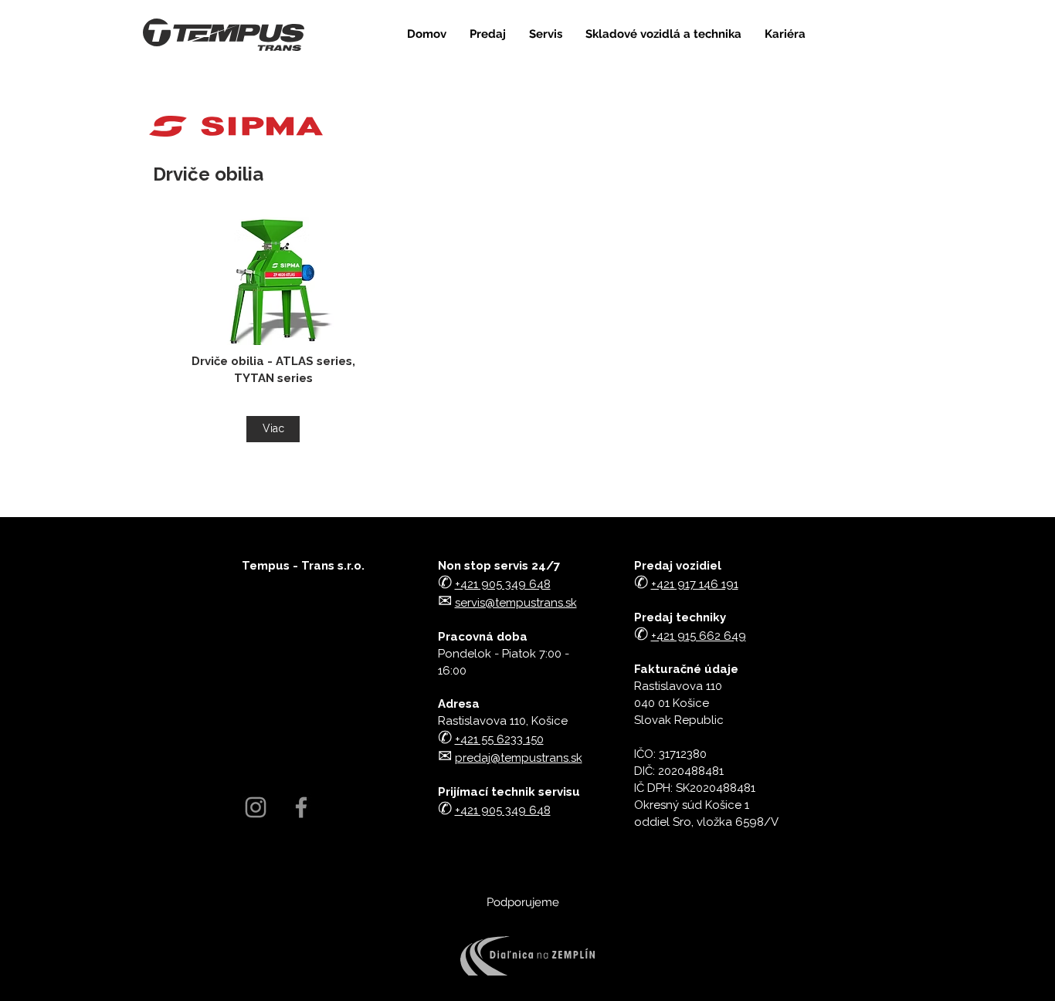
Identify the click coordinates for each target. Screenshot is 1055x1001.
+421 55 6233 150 (499, 739)
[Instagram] (256, 807)
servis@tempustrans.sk (516, 603)
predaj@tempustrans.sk (518, 758)
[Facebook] (301, 807)
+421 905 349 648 (503, 810)
